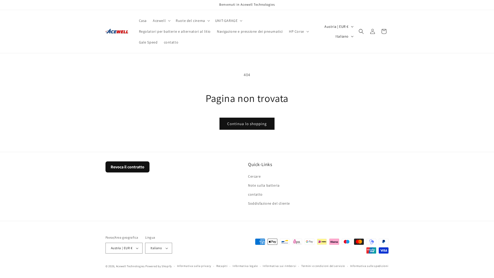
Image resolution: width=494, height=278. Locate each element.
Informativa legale (245, 266)
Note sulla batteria (263, 185)
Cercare (254, 176)
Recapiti (222, 266)
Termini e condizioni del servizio (323, 266)
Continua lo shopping (247, 123)
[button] (161, 20)
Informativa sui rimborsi (279, 266)
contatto (255, 194)
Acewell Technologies (130, 266)
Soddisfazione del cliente (269, 203)
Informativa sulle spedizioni (369, 266)
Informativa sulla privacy (194, 266)
